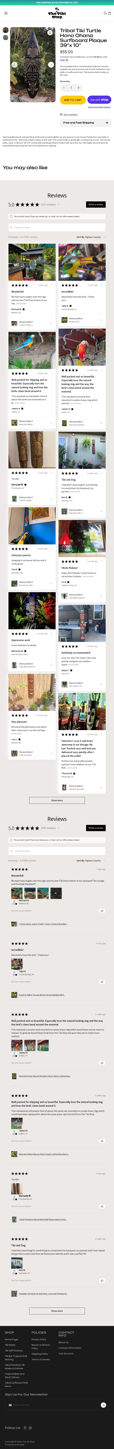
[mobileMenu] (6, 13)
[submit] (103, 1405)
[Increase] (78, 88)
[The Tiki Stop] (57, 13)
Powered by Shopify (14, 1444)
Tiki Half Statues (14, 1350)
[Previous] (15, 65)
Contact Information (69, 1347)
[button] (58, 204)
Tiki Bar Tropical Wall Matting (16, 1357)
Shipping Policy (40, 1353)
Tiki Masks (10, 1344)
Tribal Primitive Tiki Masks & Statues (15, 1366)
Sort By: (81, 237)
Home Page (11, 1339)
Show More (21, 303)
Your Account (65, 1353)
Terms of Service (41, 1359)
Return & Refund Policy (41, 1346)
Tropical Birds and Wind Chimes (14, 1375)
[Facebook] (25, 1428)
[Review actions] (51, 285)
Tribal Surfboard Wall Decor (16, 1384)
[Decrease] (63, 88)
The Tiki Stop (28, 1441)
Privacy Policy (39, 1339)
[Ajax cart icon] (109, 13)
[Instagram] (30, 1428)
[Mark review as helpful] (102, 910)
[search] (105, 13)
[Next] (51, 65)
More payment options (99, 107)
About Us (63, 1342)
